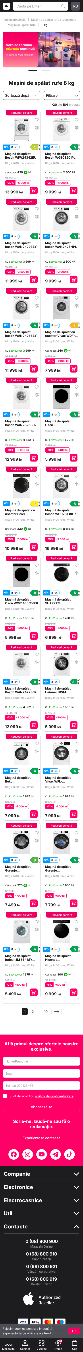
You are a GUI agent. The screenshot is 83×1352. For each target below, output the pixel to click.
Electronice (18, 1187)
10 (46, 1011)
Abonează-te (41, 1107)
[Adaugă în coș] (34, 190)
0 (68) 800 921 (41, 1266)
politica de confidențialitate (54, 1096)
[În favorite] (37, 119)
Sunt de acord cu (41, 1096)
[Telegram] (55, 1154)
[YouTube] (41, 1154)
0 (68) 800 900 (41, 1241)
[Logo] (6, 6)
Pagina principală (14, 19)
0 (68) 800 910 (41, 1254)
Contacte (16, 1227)
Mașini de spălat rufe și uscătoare (53, 19)
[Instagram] (27, 1154)
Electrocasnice (23, 1200)
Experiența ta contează (41, 1138)
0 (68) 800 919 (41, 1279)
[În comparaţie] (37, 127)
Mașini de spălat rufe (22, 25)
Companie (17, 1174)
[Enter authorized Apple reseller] (41, 1298)
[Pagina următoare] (56, 1011)
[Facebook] (13, 1154)
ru (75, 6)
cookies (19, 1328)
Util (8, 1213)
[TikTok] (69, 1154)
